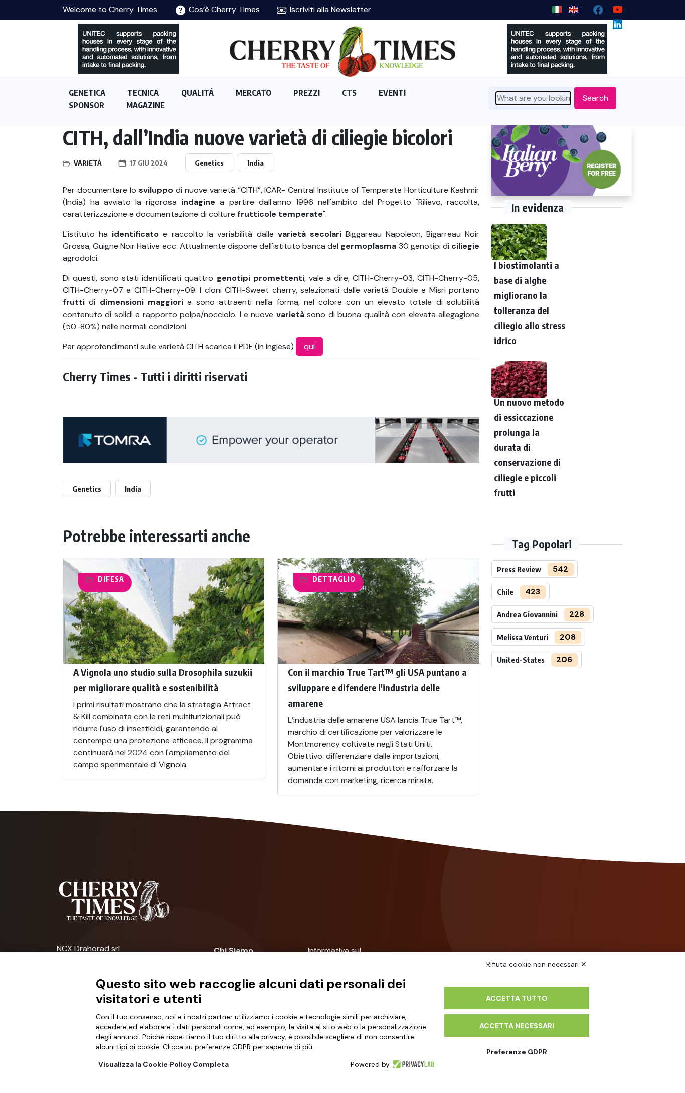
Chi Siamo (233, 950)
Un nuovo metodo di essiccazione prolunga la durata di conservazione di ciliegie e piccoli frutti (529, 447)
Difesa (111, 579)
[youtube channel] (613, 7)
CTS (349, 93)
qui (309, 346)
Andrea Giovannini (527, 614)
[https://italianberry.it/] (561, 160)
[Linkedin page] (613, 22)
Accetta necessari (516, 1025)
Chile (505, 591)
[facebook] (594, 7)
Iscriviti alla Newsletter (329, 9)
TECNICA (143, 93)
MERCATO (253, 93)
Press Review (519, 569)
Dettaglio (334, 579)
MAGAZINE (145, 105)
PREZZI (306, 93)
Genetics (209, 162)
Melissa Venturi (522, 637)
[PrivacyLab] (412, 1064)
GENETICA (87, 93)
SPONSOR (86, 105)
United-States (521, 659)
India (255, 162)
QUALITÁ (197, 93)
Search (595, 98)
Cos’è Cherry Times (223, 9)
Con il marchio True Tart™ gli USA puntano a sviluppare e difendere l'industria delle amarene (377, 687)
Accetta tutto (517, 998)
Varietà (88, 163)
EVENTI (392, 93)
